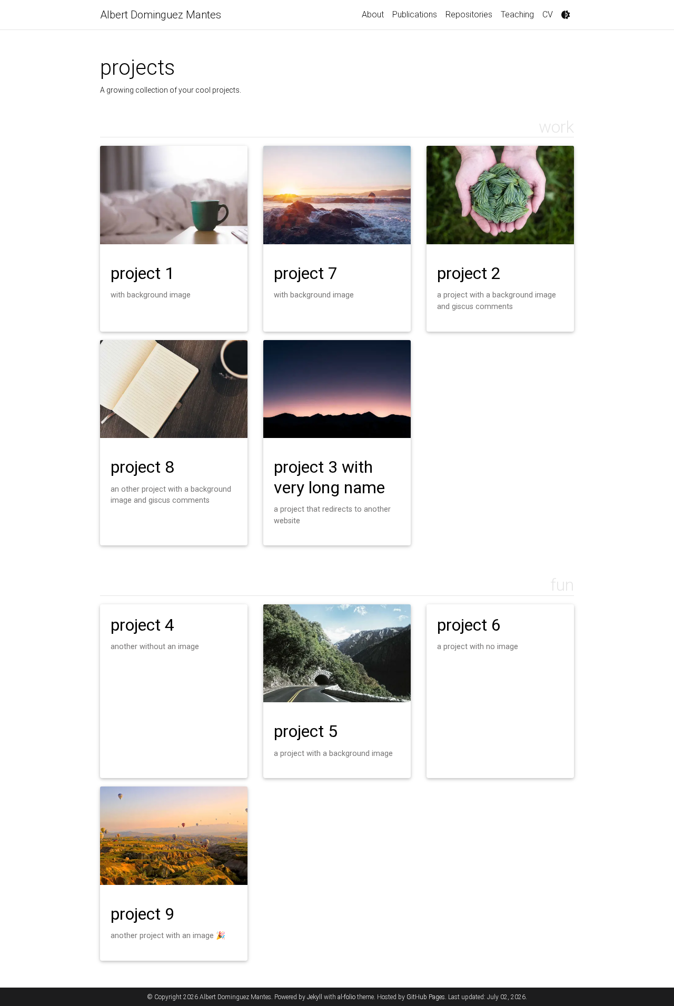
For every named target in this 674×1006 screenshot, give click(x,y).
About (373, 14)
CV (547, 14)
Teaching (517, 14)
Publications (414, 14)
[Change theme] (565, 14)
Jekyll (314, 997)
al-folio (346, 997)
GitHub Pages (426, 997)
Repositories (468, 14)
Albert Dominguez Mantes (160, 14)
